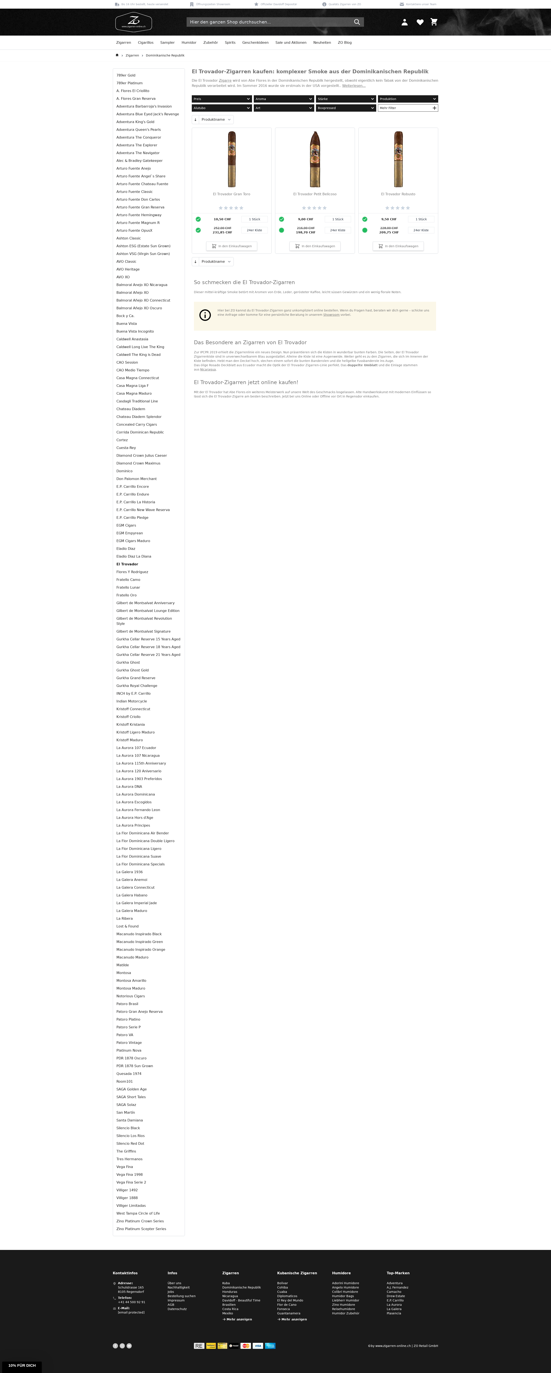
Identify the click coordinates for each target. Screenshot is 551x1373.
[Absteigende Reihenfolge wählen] (195, 119)
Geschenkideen (255, 43)
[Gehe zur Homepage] (117, 55)
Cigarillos (145, 43)
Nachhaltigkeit (179, 1287)
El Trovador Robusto (398, 194)
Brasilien (229, 1304)
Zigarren (123, 43)
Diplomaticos (287, 1296)
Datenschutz (177, 1309)
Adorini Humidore (345, 1283)
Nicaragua (208, 369)
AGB (171, 1304)
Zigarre (225, 80)
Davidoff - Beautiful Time (241, 1300)
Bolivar (282, 1283)
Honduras (229, 1291)
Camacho (394, 1291)
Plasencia (394, 1313)
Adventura (395, 1283)
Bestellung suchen (182, 1296)
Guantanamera (288, 1313)
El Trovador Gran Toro (231, 194)
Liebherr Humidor (345, 1300)
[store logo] (132, 22)
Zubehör (210, 43)
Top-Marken (398, 1273)
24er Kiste (254, 230)
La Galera (394, 1309)
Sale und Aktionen (291, 43)
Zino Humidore (343, 1304)
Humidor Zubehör (345, 1313)
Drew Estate (396, 1296)
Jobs (171, 1291)
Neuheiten (322, 43)
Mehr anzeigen (239, 1319)
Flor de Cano (287, 1304)
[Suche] (357, 22)
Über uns (174, 1283)
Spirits (230, 43)
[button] (22, 1367)
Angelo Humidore (345, 1287)
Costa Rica (230, 1309)
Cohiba (282, 1287)
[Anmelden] (405, 22)
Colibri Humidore (345, 1291)
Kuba (226, 1283)
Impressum (176, 1300)
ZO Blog (345, 43)
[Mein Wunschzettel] (420, 22)
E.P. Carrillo (395, 1300)
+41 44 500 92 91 (131, 1302)
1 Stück (254, 219)
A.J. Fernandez (397, 1287)
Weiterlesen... (354, 86)
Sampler (167, 43)
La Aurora (394, 1304)
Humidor (189, 43)
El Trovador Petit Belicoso (315, 194)
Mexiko (227, 1313)
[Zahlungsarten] (235, 1346)
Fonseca (283, 1309)
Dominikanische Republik (165, 55)
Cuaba (282, 1291)
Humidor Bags (343, 1296)
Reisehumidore (343, 1309)
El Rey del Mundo (290, 1300)
